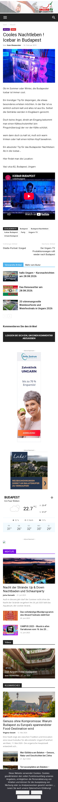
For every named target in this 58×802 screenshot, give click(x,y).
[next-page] (9, 316)
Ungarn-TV (33, 232)
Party (23, 232)
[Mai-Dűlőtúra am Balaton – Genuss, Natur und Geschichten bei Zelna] (10, 756)
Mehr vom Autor (33, 265)
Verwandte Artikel (13, 265)
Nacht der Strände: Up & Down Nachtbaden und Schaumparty (23, 589)
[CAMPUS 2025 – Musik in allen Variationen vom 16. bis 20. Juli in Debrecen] (10, 630)
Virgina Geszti (9, 732)
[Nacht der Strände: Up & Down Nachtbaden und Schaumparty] (29, 571)
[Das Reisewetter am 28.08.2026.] (10, 290)
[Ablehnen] (54, 785)
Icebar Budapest (11, 232)
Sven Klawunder (14, 45)
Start (5, 24)
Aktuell (12, 24)
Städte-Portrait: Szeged (14, 248)
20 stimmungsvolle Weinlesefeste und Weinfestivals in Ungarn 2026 (35, 305)
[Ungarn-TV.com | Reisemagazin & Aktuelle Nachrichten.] (29, 7)
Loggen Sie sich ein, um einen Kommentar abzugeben (29, 337)
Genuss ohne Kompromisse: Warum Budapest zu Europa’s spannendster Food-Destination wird (27, 724)
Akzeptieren (22, 792)
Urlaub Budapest (11, 236)
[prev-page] (5, 316)
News (13, 29)
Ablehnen (36, 792)
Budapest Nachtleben (39, 228)
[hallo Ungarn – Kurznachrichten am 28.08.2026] (10, 276)
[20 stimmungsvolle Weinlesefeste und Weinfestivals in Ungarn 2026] (10, 305)
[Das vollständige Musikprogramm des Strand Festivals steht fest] (10, 615)
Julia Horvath (9, 595)
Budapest (24, 228)
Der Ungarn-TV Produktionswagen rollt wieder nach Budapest (44, 251)
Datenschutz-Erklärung (29, 797)
